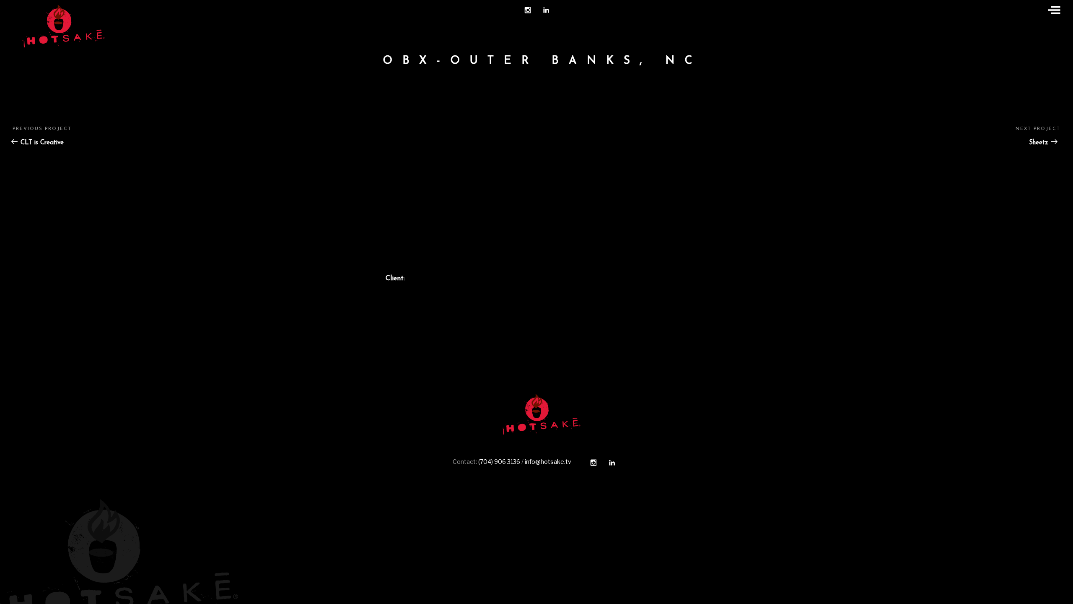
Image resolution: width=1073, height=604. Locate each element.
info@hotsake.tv (548, 461)
